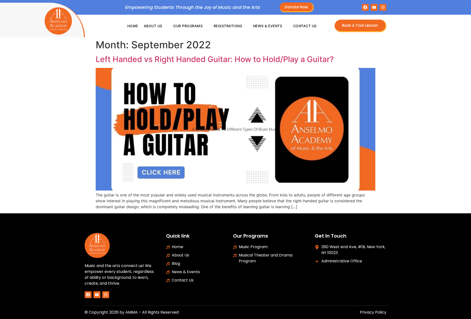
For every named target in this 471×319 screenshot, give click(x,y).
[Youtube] (374, 7)
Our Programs (188, 26)
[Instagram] (382, 7)
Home (132, 26)
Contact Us (305, 26)
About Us (153, 26)
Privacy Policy (373, 312)
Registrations (228, 26)
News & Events (267, 26)
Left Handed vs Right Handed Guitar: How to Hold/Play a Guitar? (215, 59)
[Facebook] (365, 7)
